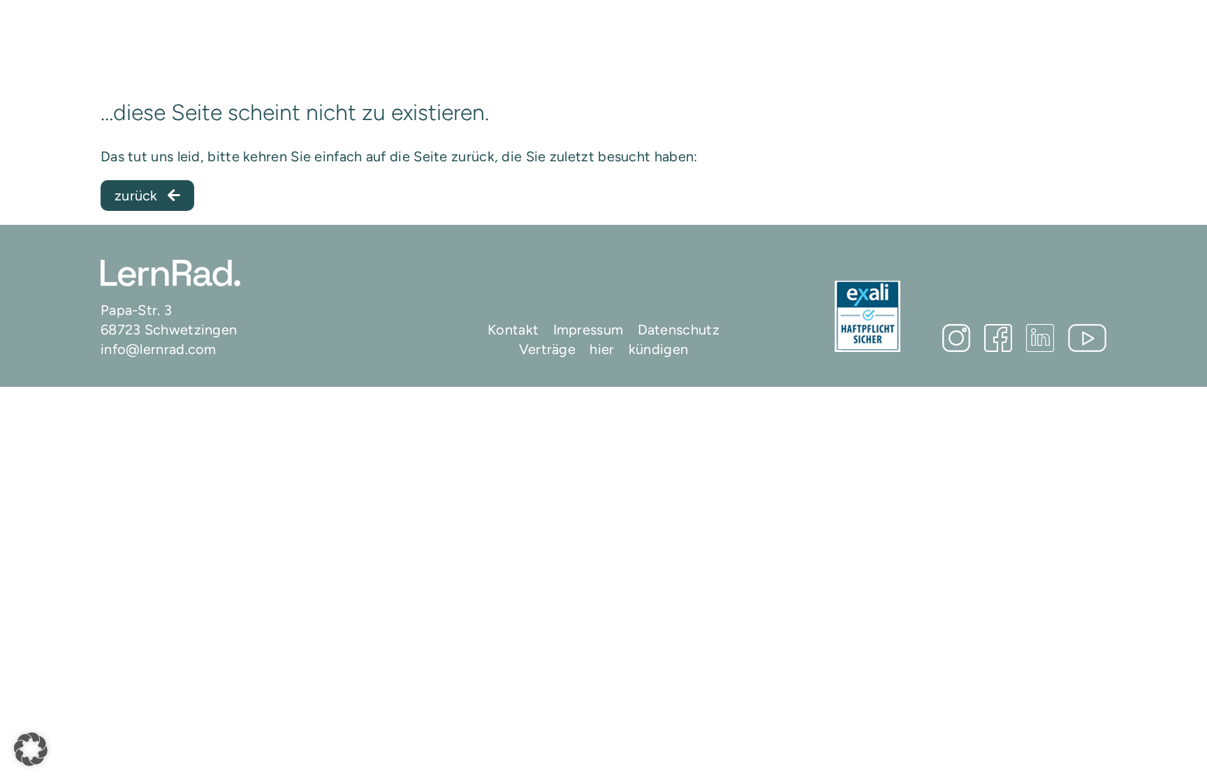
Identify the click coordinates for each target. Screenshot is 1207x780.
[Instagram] (956, 338)
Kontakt (513, 329)
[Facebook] (998, 338)
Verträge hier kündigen (604, 349)
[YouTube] (1087, 338)
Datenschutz (678, 329)
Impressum (588, 329)
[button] (30, 749)
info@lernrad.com (159, 349)
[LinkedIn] (1040, 338)
